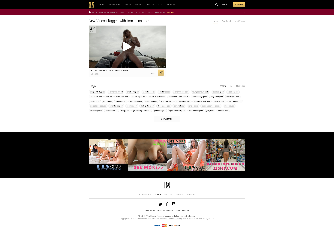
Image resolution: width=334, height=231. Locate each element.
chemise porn (132, 106)
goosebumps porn (183, 101)
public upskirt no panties (211, 106)
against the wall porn (177, 111)
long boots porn (133, 92)
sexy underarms (136, 101)
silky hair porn (121, 101)
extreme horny (179, 106)
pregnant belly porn (97, 92)
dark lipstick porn (147, 106)
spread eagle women (157, 97)
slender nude (229, 106)
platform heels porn (181, 92)
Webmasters (150, 210)
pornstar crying (160, 111)
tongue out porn (217, 97)
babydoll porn (223, 111)
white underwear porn (202, 101)
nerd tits (109, 97)
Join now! (170, 12)
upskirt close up (149, 92)
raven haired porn (116, 106)
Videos (157, 194)
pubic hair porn (151, 101)
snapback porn (218, 92)
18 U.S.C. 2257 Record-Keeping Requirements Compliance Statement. (167, 216)
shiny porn (125, 111)
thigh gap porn (219, 101)
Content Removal (182, 210)
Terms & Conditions (165, 210)
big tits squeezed (138, 97)
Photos (168, 194)
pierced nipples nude (98, 106)
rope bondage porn (199, 97)
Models (179, 194)
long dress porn (96, 97)
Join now (239, 5)
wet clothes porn (235, 101)
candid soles (193, 106)
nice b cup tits (233, 92)
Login (225, 5)
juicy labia (210, 111)
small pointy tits (111, 111)
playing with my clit (116, 92)
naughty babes (164, 92)
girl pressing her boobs (141, 111)
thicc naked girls (164, 106)
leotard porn (94, 101)
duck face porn (166, 101)
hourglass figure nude (200, 92)
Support (191, 194)
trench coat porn (122, 97)
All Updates (145, 194)
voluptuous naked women (178, 97)
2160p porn (107, 101)
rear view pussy (96, 111)
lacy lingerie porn (232, 97)
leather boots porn (196, 111)
